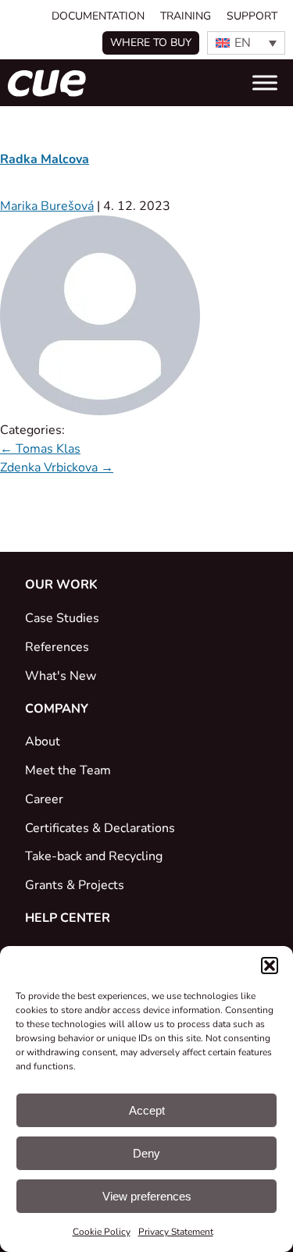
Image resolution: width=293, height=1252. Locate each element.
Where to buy (150, 42)
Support (252, 16)
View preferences (146, 1196)
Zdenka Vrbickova (56, 467)
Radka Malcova (44, 159)
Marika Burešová (47, 206)
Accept (147, 1110)
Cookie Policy (101, 1231)
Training (185, 16)
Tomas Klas (40, 448)
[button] (269, 965)
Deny (146, 1153)
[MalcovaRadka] (100, 411)
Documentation (98, 16)
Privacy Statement (175, 1231)
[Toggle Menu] (264, 82)
